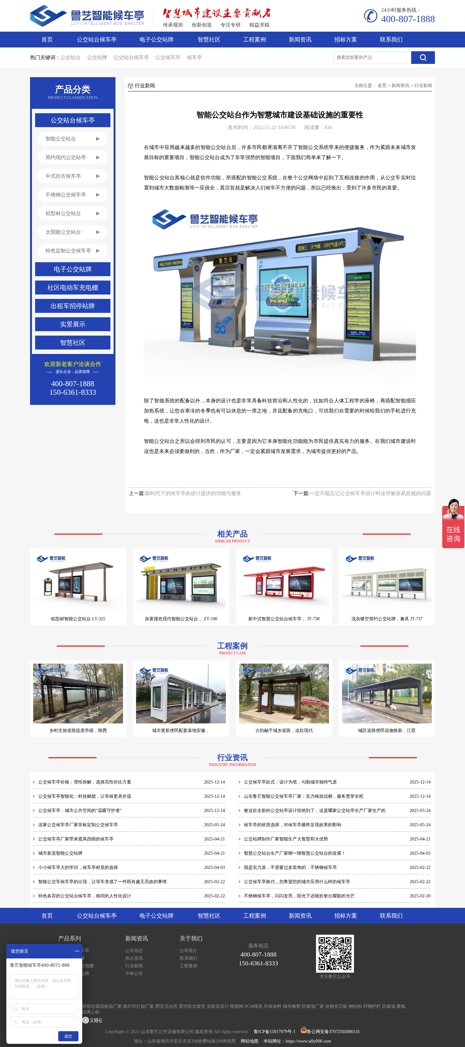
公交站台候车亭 (97, 39)
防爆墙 (388, 1006)
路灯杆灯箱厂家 (138, 1006)
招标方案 (345, 39)
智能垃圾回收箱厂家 (102, 1006)
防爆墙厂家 (313, 1006)
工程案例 (254, 39)
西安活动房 (166, 1006)
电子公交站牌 (157, 39)
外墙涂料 (273, 1006)
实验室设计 (218, 1006)
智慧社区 (209, 39)
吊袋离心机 (89, 1012)
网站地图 (249, 1041)
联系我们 (391, 39)
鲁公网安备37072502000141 (333, 1031)
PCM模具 (254, 1006)
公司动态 (134, 950)
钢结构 (355, 1006)
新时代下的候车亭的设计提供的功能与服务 (193, 493)
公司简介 (188, 950)
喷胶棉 (236, 1006)
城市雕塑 (292, 1006)
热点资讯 (134, 958)
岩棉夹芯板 (336, 1006)
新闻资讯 (300, 39)
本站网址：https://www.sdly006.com (297, 1041)
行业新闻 (423, 85)
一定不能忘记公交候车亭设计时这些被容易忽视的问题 (370, 493)
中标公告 (134, 973)
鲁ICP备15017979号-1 (274, 1031)
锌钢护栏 (372, 1006)
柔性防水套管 (192, 1006)
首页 (47, 39)
